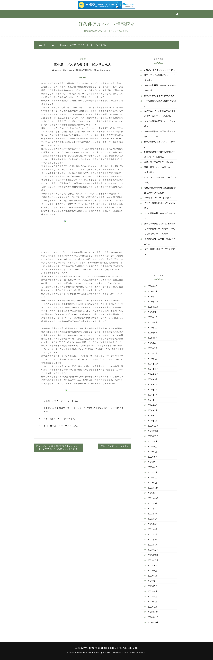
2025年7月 (152, 327)
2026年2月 (153, 291)
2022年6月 (153, 519)
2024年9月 (153, 379)
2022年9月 (153, 503)
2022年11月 (153, 493)
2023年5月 (152, 462)
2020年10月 (153, 622)
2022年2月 (153, 539)
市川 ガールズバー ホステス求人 (61, 425)
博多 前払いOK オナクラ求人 (59, 418)
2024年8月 (153, 384)
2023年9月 (152, 441)
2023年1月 (152, 482)
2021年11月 (153, 555)
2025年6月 (153, 332)
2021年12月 (153, 550)
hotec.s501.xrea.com (64, 70)
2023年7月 (152, 451)
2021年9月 (152, 565)
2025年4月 (153, 343)
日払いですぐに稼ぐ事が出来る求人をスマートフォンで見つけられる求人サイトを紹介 (58, 447)
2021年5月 (152, 586)
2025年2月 (153, 353)
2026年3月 (153, 286)
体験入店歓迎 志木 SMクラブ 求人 (159, 95)
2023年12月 (153, 426)
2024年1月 (152, 420)
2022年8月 (153, 508)
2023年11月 (153, 431)
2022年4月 (153, 529)
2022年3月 (153, 534)
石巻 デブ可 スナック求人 (115, 446)
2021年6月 (152, 581)
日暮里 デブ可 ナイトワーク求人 (61, 401)
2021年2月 (152, 601)
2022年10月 (153, 498)
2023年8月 (152, 446)
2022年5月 (153, 524)
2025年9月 (153, 317)
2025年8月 (152, 322)
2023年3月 (152, 472)
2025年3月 (152, 348)
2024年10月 (153, 374)
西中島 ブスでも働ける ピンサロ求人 (82, 64)
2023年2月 (152, 477)
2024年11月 (153, 369)
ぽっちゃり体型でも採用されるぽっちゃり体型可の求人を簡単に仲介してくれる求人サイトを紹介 (160, 228)
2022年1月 (153, 545)
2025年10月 (153, 312)
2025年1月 (152, 358)
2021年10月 (153, 560)
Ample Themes (137, 653)
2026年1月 (153, 296)
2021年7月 (152, 576)
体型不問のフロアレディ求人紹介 (159, 162)
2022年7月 (153, 513)
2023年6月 (152, 457)
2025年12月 (153, 301)
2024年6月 (153, 395)
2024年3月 (152, 410)
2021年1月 (152, 607)
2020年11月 (153, 617)
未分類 (83, 59)
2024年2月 (153, 415)
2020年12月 (153, 612)
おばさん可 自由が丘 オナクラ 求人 (159, 70)
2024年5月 (153, 400)
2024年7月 (153, 389)
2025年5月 (152, 338)
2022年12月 (153, 488)
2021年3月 (152, 596)
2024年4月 (153, 405)
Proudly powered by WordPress (84, 653)
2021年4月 (152, 591)
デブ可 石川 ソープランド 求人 (157, 198)
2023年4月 (152, 467)
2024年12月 (153, 364)
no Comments (103, 70)
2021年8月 (152, 570)
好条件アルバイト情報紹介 (106, 24)
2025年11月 (153, 307)
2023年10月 (153, 436)
